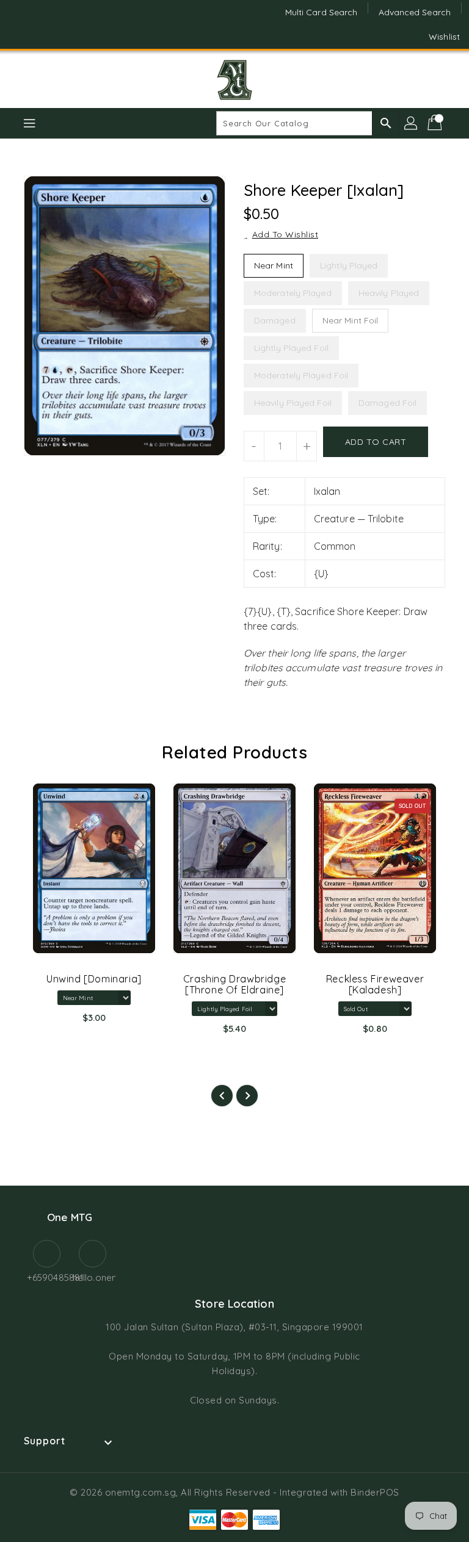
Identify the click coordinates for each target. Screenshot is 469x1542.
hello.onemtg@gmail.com (92, 1277)
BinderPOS (375, 1492)
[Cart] (436, 123)
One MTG (69, 1217)
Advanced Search (415, 12)
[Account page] (411, 123)
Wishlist (444, 36)
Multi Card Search (321, 12)
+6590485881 (47, 1277)
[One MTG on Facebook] (19, 24)
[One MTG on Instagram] (43, 24)
